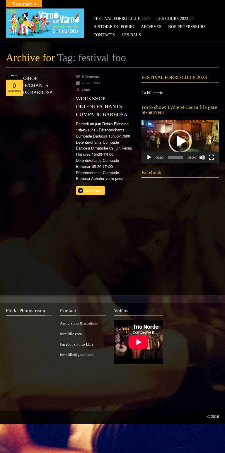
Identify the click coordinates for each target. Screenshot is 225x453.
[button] (180, 141)
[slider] (175, 157)
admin (86, 89)
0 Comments (90, 76)
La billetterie (152, 93)
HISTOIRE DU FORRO (113, 27)
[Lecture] (149, 157)
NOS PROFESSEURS (187, 27)
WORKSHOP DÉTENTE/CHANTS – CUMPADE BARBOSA (101, 106)
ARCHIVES (151, 27)
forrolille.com (71, 334)
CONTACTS (104, 35)
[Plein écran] (211, 157)
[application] (180, 141)
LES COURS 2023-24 (175, 18)
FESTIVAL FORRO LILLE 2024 (121, 18)
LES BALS (131, 35)
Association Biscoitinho (79, 323)
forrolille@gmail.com (77, 354)
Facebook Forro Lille (76, 344)
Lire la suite (93, 190)
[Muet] (202, 157)
